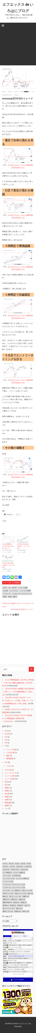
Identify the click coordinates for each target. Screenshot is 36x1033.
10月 (5, 866)
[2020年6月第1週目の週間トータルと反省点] (23, 539)
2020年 (28, 866)
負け (27, 905)
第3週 (10, 596)
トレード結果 (9, 779)
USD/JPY (24, 869)
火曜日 (7, 800)
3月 (9, 587)
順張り (15, 596)
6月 (11, 863)
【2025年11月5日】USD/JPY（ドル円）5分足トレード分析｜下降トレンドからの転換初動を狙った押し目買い (18, 700)
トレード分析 (7, 583)
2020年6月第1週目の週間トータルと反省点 (23, 546)
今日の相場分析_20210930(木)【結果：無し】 (8, 546)
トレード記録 (11, 749)
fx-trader (16, 95)
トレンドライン (14, 590)
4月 (5, 740)
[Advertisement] (18, 47)
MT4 (6, 762)
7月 (5, 743)
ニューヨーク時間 (25, 590)
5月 (5, 863)
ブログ (8, 766)
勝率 (5, 896)
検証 (8, 755)
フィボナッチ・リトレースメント (14, 887)
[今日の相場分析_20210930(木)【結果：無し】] (8, 539)
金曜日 (7, 805)
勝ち (30, 893)
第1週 (16, 902)
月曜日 (5, 596)
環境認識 (17, 583)
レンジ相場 (15, 890)
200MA (19, 866)
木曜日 (7, 791)
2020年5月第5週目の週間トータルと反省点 (8, 565)
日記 (6, 785)
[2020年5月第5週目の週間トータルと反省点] (8, 558)
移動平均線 (7, 902)
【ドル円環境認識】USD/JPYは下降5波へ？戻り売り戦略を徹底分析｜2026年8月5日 (18, 683)
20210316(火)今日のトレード (21, 609)
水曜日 (7, 797)
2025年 (7, 734)
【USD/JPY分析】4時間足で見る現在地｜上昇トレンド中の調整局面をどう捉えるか (18, 692)
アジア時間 (7, 872)
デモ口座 (5, 590)
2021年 (5, 587)
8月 (23, 863)
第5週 (20, 905)
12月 (12, 866)
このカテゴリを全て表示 (18, 974)
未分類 (7, 794)
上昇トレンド (27, 890)
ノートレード (7, 593)
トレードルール (10, 773)
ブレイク (6, 890)
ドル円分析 (10, 752)
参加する (30, 976)
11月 (6, 731)
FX (5, 746)
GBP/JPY (14, 587)
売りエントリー (15, 896)
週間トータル (8, 911)
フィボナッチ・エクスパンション (22, 593)
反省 (6, 782)
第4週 (13, 905)
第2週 (23, 902)
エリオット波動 (22, 587)
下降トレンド (8, 893)
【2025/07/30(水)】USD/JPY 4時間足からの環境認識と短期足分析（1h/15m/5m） (17, 718)
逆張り (19, 908)
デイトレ (7, 875)
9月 (29, 863)
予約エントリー (20, 893)
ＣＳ (6, 808)
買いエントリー (8, 908)
